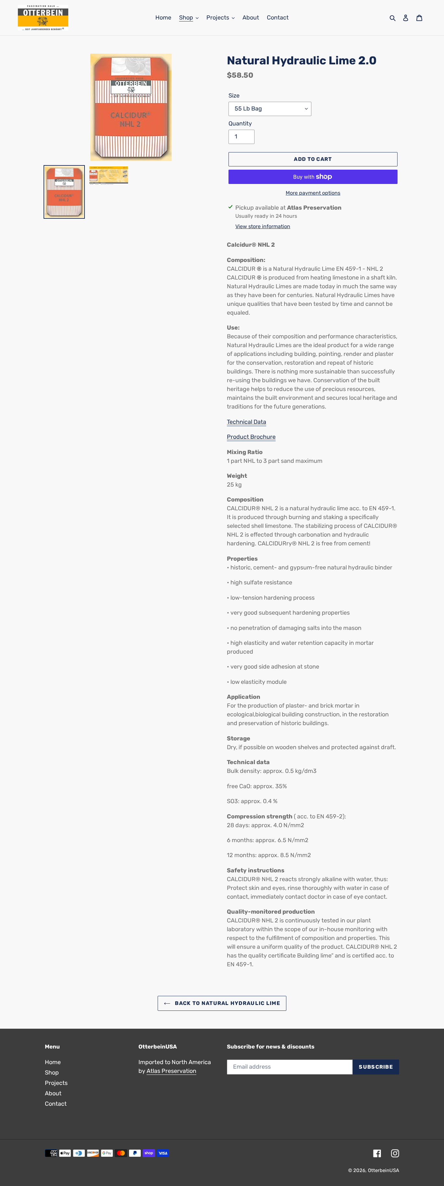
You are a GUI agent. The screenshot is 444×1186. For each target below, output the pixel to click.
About (53, 1093)
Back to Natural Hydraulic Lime (227, 1003)
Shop (52, 1072)
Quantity (240, 123)
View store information (262, 226)
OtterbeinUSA (383, 1170)
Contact (56, 1103)
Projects (56, 1083)
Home (53, 1062)
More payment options (313, 193)
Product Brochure (251, 436)
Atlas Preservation (171, 1071)
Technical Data (246, 421)
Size (234, 95)
